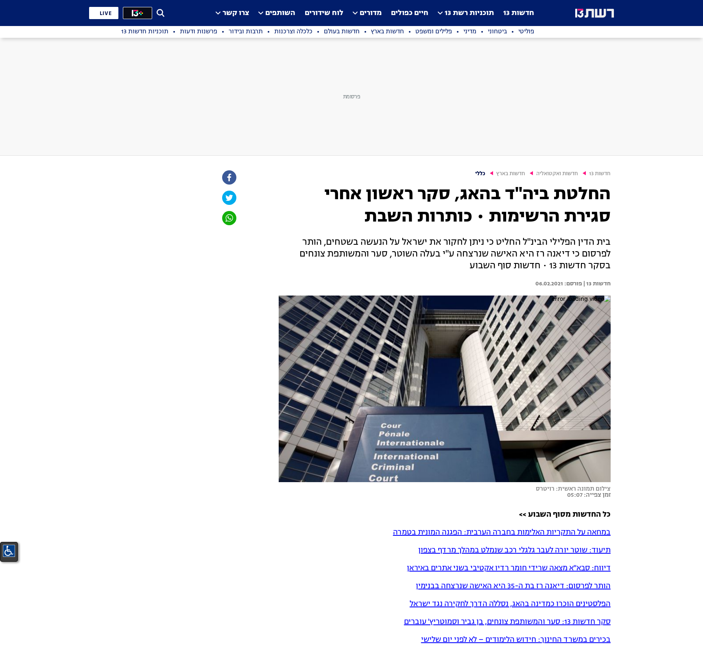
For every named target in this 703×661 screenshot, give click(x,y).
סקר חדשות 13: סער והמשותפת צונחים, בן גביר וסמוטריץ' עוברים (507, 622)
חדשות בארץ (510, 173)
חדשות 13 (518, 13)
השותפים (280, 13)
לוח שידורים (324, 13)
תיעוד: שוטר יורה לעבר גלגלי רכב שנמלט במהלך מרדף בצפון (514, 550)
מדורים (371, 13)
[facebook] (228, 177)
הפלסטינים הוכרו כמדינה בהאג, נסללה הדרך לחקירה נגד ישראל (510, 604)
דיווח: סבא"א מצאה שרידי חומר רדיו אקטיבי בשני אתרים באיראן (509, 568)
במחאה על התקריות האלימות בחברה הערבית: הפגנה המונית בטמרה (502, 532)
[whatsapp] (228, 218)
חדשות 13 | (596, 283)
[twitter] (228, 198)
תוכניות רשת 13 (469, 13)
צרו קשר (236, 13)
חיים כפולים (409, 13)
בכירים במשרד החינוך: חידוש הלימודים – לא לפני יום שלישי (516, 640)
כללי (480, 173)
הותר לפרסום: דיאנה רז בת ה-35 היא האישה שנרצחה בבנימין (513, 586)
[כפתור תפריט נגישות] (9, 551)
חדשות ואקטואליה (557, 173)
